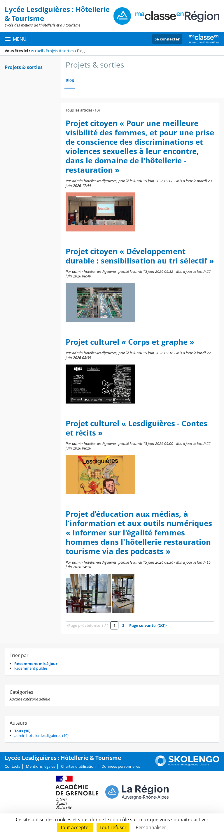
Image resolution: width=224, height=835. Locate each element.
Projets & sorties (60, 50)
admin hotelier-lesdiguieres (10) (41, 735)
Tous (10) (22, 730)
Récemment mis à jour (35, 663)
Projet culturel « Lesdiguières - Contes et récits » (136, 428)
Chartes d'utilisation (78, 766)
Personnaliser (151, 827)
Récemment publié (30, 668)
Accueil (37, 50)
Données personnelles (121, 766)
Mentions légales (40, 766)
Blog (70, 80)
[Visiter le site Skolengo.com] (187, 764)
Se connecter (167, 39)
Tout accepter (75, 827)
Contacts (12, 766)
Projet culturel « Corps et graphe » (130, 342)
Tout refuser (113, 827)
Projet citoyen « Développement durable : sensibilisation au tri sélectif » (140, 256)
